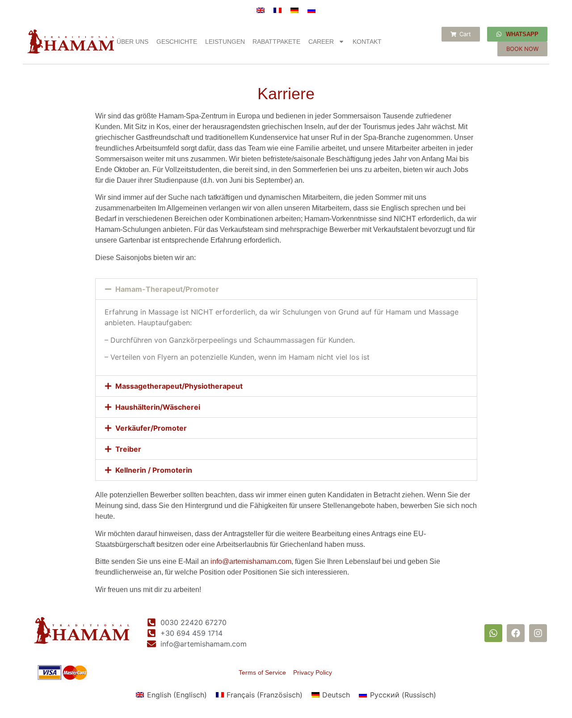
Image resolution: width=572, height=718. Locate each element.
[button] (286, 289)
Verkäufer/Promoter (151, 428)
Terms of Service (266, 672)
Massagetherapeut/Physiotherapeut (179, 386)
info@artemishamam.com (250, 561)
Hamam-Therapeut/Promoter (167, 289)
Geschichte (176, 41)
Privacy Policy (312, 672)
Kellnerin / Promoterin (153, 470)
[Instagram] (538, 633)
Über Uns (132, 41)
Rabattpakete (276, 41)
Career (321, 41)
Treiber (128, 449)
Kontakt (367, 41)
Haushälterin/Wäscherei (157, 407)
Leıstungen (225, 41)
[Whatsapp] (493, 633)
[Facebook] (516, 633)
